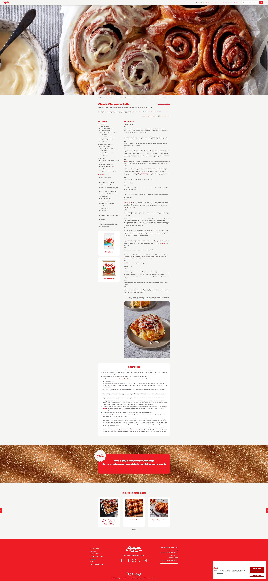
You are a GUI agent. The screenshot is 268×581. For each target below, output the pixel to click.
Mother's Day (159, 97)
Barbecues (138, 97)
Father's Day (153, 97)
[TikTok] (139, 562)
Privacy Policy (173, 558)
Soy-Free (122, 97)
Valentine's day (166, 97)
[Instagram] (123, 562)
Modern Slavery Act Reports (169, 560)
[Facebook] (128, 562)
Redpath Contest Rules (96, 564)
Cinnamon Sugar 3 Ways (125, 378)
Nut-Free (117, 97)
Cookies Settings (257, 575)
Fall (149, 97)
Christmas (143, 97)
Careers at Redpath (172, 550)
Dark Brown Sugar (109, 278)
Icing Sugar (109, 252)
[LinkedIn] (145, 562)
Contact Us (236, 2)
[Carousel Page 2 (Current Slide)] (134, 529)
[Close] (263, 564)
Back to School (132, 97)
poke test (163, 243)
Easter (147, 97)
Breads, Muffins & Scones (109, 97)
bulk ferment (144, 173)
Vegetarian (126, 97)
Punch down (127, 202)
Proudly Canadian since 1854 (134, 555)
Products (208, 2)
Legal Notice (174, 555)
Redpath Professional (227, 2)
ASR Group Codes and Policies (169, 563)
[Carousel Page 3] (135, 529)
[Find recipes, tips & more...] (261, 2)
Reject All (257, 571)
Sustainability (216, 2)
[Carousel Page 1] (132, 529)
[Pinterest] (134, 562)
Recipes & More (200, 2)
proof (154, 241)
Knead (125, 161)
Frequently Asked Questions (169, 547)
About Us (93, 559)
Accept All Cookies (257, 568)
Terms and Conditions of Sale (169, 552)
